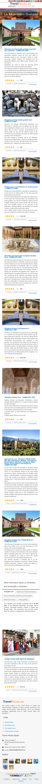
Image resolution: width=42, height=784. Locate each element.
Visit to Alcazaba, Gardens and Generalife (18, 595)
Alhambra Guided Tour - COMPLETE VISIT (19, 397)
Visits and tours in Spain (12, 731)
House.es (20, 3)
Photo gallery (23, 599)
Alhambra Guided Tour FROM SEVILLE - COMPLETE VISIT (19, 540)
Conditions (7, 779)
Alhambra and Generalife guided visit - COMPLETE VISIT (18, 120)
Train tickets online (10, 728)
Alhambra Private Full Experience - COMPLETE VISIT (17, 329)
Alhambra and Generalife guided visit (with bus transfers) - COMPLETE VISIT (20, 50)
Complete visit (8, 591)
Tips (30, 779)
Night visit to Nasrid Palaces (26, 591)
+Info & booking (32, 84)
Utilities (24, 779)
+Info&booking (33, 504)
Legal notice (16, 779)
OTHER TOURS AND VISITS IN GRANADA (19, 659)
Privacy (36, 779)
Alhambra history (9, 599)
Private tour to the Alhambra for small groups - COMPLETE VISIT (21, 187)
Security (21, 781)
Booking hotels (9, 722)
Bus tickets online (10, 725)
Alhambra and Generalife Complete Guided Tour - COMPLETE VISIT (20, 256)
